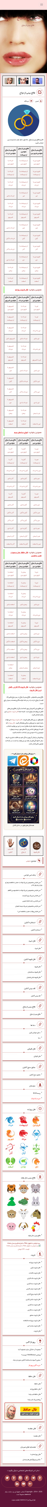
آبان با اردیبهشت (23, 461)
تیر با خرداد (36, 330)
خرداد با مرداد (10, 204)
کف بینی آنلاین (10, 850)
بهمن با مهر (23, 633)
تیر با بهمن (36, 413)
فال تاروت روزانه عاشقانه (31, 1320)
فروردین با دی (36, 258)
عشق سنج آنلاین (34, 1074)
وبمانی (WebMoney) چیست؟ (30, 1354)
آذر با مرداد (10, 486)
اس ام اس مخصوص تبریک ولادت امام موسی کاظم (24, 890)
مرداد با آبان (23, 381)
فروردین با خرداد (36, 183)
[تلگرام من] (33, 1478)
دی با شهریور (36, 624)
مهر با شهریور (36, 495)
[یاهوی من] (39, 1478)
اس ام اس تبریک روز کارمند (31, 895)
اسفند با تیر (10, 604)
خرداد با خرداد (10, 183)
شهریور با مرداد (10, 347)
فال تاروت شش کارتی (33, 1299)
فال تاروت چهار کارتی (33, 1288)
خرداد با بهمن (10, 268)
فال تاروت (37, 1331)
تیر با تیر (36, 338)
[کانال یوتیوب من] (23, 1484)
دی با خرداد (36, 596)
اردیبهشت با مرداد (23, 204)
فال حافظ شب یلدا (34, 1394)
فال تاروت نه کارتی (34, 1304)
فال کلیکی (37, 1056)
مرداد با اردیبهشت (23, 318)
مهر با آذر (36, 520)
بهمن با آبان (23, 641)
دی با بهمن (36, 667)
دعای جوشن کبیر (34, 1032)
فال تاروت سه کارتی (33, 1283)
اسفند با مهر (10, 633)
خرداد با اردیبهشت (10, 172)
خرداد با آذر (10, 249)
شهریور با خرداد (10, 329)
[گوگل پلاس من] (30, 1484)
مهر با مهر (36, 504)
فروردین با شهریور (36, 215)
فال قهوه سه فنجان (34, 972)
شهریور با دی (10, 400)
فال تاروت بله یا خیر (33, 1325)
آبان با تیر (23, 478)
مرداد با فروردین (23, 307)
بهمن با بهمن (23, 667)
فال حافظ (37, 1383)
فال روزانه (11, 723)
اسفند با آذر (10, 649)
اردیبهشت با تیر (23, 194)
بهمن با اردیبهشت (23, 584)
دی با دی (36, 657)
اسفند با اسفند (10, 676)
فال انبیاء (37, 948)
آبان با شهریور (23, 495)
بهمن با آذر (23, 649)
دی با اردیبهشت (36, 584)
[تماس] (13, 1478)
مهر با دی (36, 528)
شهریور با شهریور (10, 358)
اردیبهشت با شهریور (23, 215)
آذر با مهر (10, 504)
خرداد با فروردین (10, 162)
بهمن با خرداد (23, 595)
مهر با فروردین (36, 450)
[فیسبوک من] (26, 1478)
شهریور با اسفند (10, 422)
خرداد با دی (10, 259)
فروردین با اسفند (36, 279)
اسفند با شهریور (10, 624)
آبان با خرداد (23, 470)
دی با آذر (36, 649)
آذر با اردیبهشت (10, 461)
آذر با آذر (10, 520)
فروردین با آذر (36, 247)
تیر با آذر (36, 392)
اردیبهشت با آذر (23, 247)
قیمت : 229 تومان (23, 1246)
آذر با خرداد (10, 470)
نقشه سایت (15, 1500)
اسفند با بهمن (10, 666)
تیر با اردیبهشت (36, 318)
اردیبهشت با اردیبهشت (23, 172)
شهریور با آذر (10, 390)
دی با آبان (36, 641)
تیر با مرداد (36, 349)
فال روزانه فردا (35, 1454)
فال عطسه (37, 1436)
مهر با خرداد (36, 470)
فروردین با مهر (36, 226)
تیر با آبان (36, 381)
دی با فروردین (36, 573)
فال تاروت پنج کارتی (33, 1294)
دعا (39, 1037)
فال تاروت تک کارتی (33, 1278)
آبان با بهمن (23, 536)
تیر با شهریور (36, 360)
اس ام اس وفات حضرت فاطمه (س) (28, 911)
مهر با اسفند (36, 544)
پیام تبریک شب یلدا (34, 1399)
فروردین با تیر (36, 194)
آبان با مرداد (23, 486)
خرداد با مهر (10, 227)
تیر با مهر (36, 370)
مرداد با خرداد (23, 329)
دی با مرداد (36, 615)
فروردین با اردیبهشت (36, 172)
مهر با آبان (36, 512)
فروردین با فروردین (36, 162)
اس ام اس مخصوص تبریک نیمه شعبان (27, 906)
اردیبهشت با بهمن (23, 268)
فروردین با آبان (36, 236)
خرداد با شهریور (10, 215)
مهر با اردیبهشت (36, 461)
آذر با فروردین (10, 450)
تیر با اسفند (36, 424)
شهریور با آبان (10, 379)
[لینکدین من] (17, 1484)
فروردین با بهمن (36, 268)
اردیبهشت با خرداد (23, 183)
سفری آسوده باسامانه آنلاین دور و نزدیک (26, 1360)
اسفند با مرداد (10, 613)
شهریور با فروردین (10, 307)
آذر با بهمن (10, 536)
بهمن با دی (23, 657)
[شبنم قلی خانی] (10, 81)
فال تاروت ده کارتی (34, 1310)
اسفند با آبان (10, 641)
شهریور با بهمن (10, 411)
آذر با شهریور (10, 495)
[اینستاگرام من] (20, 1478)
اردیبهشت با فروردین (23, 162)
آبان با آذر (23, 520)
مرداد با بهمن (23, 411)
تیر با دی (36, 402)
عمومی (28, 861)
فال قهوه (37, 966)
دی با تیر (36, 604)
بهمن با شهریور (23, 624)
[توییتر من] (7, 1478)
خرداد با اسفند (10, 279)
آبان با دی (23, 528)
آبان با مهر (23, 504)
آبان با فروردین (23, 450)
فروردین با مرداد (36, 204)
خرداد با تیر (10, 195)
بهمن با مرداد (23, 613)
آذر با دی (11, 528)
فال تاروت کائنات (34, 1273)
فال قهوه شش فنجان (33, 977)
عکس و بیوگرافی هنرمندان (31, 1459)
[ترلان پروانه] (23, 81)
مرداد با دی (23, 402)
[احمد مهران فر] (37, 81)
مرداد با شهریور (23, 358)
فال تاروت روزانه (16, 719)
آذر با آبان (10, 512)
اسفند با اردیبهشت (10, 584)
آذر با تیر (10, 478)
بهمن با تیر (23, 604)
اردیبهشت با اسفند (23, 279)
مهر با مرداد (36, 486)
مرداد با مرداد (23, 347)
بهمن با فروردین (23, 573)
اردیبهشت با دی (23, 258)
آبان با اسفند (23, 544)
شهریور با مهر (10, 368)
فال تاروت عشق (13, 711)
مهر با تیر (36, 478)
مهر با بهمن (36, 536)
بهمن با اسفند (23, 676)
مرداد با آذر (23, 392)
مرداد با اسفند (23, 422)
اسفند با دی (10, 657)
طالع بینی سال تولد (34, 1235)
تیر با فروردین (36, 307)
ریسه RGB (36, 1093)
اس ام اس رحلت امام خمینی (31, 900)
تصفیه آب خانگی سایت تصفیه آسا (29, 1349)
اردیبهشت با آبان (23, 236)
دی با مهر (36, 633)
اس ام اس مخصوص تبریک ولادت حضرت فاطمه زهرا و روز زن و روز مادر (23, 884)
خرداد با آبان (10, 238)
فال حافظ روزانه (35, 1389)
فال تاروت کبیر (35, 1267)
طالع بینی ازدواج (28, 18)
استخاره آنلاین (35, 930)
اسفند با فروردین (10, 573)
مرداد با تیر (23, 338)
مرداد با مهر (23, 370)
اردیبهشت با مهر (23, 226)
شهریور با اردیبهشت (10, 318)
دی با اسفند (36, 678)
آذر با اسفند (10, 544)
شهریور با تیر (10, 338)
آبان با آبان (23, 512)
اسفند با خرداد (10, 595)
